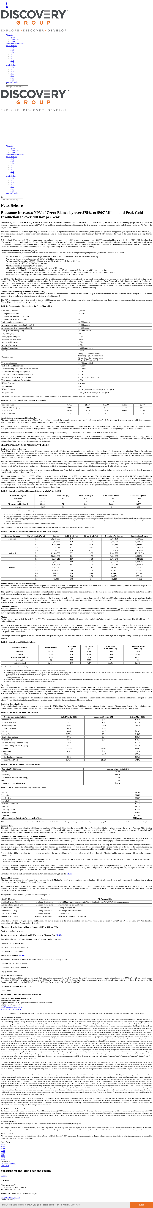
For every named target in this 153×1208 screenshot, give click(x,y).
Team (13, 41)
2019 (12, 63)
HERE (70, 874)
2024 (12, 52)
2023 (12, 54)
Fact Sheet (5, 1166)
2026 (12, 48)
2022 (12, 56)
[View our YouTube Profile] (7, 7)
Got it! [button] (141, 1205)
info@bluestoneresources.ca (11, 1007)
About (13, 37)
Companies (15, 39)
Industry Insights (12, 82)
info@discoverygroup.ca (10, 1198)
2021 (12, 59)
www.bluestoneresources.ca (11, 1009)
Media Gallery (11, 65)
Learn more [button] (75, 1205)
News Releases (11, 46)
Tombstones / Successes (15, 43)
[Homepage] (35, 31)
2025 (12, 50)
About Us (9, 35)
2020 (12, 61)
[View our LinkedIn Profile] (6, 3)
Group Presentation (8, 1164)
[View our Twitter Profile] (7, 5)
